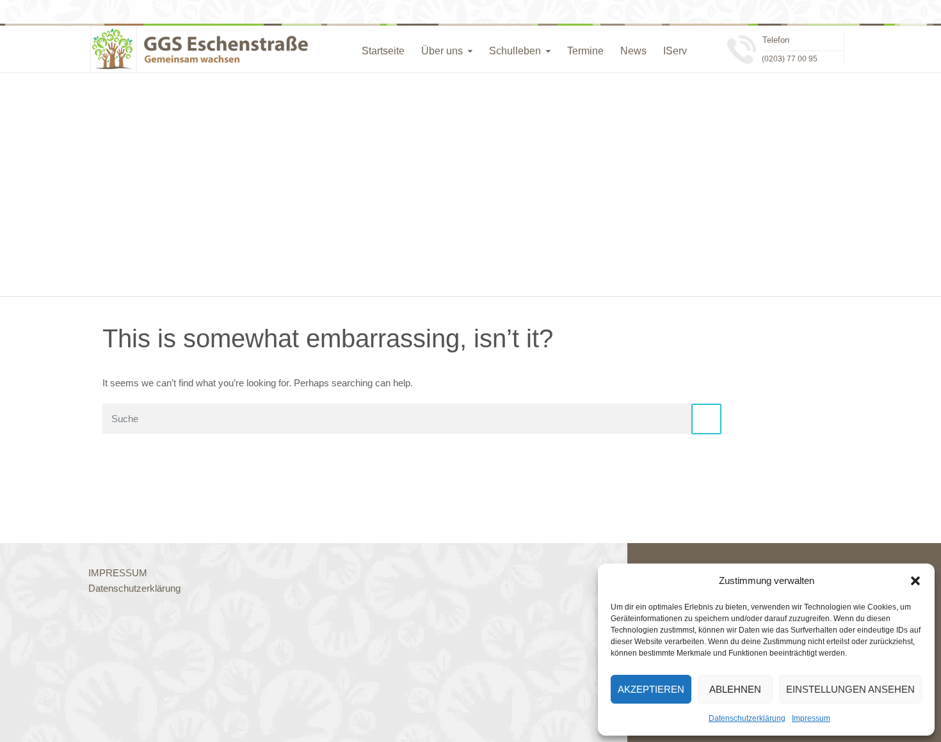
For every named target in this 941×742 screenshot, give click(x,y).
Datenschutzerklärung (747, 718)
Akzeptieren (651, 689)
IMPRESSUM (117, 572)
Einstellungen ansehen (850, 689)
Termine (585, 50)
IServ (675, 50)
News (633, 50)
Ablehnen (735, 689)
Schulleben (515, 50)
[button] (915, 580)
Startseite (383, 50)
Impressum (811, 718)
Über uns (442, 50)
